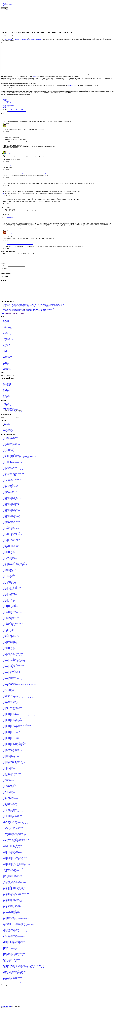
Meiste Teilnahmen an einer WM (10, 916)
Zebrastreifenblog (7, 368)
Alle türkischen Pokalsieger (9, 770)
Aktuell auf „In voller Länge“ (15, 313)
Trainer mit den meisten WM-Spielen (11, 952)
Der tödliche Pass (7, 331)
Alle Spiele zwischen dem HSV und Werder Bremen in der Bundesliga (18, 697)
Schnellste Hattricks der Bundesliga (10, 935)
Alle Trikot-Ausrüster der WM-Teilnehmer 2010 (13, 760)
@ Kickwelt (5, 386)
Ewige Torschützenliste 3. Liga (9, 853)
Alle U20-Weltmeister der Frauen (10, 775)
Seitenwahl (5, 355)
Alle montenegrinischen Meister (10, 605)
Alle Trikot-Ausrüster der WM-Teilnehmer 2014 (13, 761)
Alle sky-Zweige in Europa (9, 685)
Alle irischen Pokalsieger (8, 550)
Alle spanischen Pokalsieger (9, 695)
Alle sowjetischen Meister (8, 691)
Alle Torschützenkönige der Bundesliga (11, 714)
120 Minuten (6, 320)
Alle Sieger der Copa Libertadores (10, 667)
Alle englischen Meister (8, 478)
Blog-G (4, 326)
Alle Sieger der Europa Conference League (12, 668)
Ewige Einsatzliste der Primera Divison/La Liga (13, 845)
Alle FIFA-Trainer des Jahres (9, 487)
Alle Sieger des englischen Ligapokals (11, 678)
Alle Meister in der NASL (8, 599)
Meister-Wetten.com (7, 429)
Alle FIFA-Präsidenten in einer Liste (10, 486)
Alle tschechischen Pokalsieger (9, 766)
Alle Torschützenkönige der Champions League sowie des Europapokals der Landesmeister (22, 715)
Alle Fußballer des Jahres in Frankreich (11, 510)
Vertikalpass (5, 365)
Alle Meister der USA (7, 595)
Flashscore (5, 333)
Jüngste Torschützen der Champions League (12, 876)
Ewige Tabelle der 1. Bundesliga (10, 848)
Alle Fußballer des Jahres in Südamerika (11, 515)
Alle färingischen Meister (8, 522)
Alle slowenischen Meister (8, 689)
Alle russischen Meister (8, 640)
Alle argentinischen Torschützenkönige (11, 444)
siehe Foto (35, 76)
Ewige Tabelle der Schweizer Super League (12, 851)
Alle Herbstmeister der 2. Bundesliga (11, 545)
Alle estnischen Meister (8, 480)
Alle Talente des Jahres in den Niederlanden (12, 707)
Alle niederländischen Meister (9, 608)
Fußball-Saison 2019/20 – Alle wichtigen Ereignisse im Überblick (17, 868)
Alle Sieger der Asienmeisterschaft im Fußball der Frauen (15, 661)
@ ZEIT (5, 397)
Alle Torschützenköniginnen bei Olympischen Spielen (14, 742)
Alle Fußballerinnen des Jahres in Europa (11, 520)
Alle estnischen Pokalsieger (9, 481)
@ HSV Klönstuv (7, 383)
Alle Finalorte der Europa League (10, 491)
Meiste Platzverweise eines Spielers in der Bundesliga (14, 910)
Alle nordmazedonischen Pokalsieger (11, 617)
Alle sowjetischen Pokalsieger (9, 692)
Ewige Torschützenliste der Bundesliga (11, 854)
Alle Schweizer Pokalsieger (9, 654)
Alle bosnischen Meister (8, 449)
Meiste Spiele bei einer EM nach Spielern (12, 914)
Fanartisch (5, 332)
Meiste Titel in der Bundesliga (9, 917)
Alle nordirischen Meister (8, 613)
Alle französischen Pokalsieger (9, 496)
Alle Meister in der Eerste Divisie (10, 598)
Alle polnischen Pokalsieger (9, 631)
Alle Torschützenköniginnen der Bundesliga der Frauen (14, 743)
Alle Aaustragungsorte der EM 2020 (10, 437)
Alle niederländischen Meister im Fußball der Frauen (14, 610)
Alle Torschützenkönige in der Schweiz (11, 731)
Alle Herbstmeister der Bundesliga (10, 546)
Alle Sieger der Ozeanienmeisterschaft (11, 673)
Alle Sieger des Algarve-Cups (9, 676)
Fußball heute (6, 403)
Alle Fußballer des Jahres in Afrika (10, 499)
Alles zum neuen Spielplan (8, 817)
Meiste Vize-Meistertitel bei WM (10, 922)
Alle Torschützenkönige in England (10, 732)
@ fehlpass (5, 394)
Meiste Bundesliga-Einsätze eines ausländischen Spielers (15, 886)
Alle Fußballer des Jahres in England (11, 508)
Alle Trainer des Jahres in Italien (10, 757)
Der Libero (5, 329)
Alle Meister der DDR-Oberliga (10, 588)
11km (4, 319)
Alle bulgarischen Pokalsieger (9, 454)
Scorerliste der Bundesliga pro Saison (11, 937)
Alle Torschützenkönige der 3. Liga (10, 713)
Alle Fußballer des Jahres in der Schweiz (11, 505)
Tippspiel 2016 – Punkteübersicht (10, 948)
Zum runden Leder (7, 369)
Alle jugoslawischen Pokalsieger (10, 558)
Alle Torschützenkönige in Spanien (10, 739)
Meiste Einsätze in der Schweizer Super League (13, 900)
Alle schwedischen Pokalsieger (9, 650)
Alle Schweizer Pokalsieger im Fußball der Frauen (13, 655)
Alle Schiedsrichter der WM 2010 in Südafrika (13, 643)
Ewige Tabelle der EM (8, 850)
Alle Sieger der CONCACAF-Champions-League (13, 665)
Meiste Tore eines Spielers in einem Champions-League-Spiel (16, 918)
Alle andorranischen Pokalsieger (10, 443)
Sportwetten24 (6, 423)
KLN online (5, 345)
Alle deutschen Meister (8, 461)
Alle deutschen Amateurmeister (9, 458)
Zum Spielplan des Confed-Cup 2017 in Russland (13, 973)
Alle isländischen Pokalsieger (9, 552)
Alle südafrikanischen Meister (9, 701)
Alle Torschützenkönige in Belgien (10, 727)
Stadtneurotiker (60, 38)
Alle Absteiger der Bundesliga (9, 438)
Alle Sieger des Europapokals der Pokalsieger (12, 679)
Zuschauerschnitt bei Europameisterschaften (12, 974)
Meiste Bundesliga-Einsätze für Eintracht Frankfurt (14, 890)
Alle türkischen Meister (8, 769)
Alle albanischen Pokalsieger (9, 440)
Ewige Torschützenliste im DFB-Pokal (11, 866)
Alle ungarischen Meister (8, 782)
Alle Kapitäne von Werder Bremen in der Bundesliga (14, 566)
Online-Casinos (6, 404)
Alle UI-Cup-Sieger (7, 779)
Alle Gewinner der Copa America (10, 529)
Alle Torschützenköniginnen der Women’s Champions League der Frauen (18, 748)
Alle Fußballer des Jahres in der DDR (11, 504)
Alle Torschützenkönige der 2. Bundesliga (12, 712)
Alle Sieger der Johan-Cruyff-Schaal (11, 670)
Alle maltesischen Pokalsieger (9, 582)
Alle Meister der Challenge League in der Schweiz (13, 586)
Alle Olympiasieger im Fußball (9, 622)
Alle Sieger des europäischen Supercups (11, 680)
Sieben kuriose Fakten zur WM (9, 938)
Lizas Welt (5, 347)
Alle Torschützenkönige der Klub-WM (11, 721)
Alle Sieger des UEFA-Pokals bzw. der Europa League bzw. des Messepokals (19, 684)
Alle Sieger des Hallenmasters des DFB (11, 682)
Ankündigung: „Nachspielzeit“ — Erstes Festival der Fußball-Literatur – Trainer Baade (21, 310)
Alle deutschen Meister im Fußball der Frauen (12, 462)
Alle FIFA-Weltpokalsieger (9, 490)
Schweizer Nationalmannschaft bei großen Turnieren (14, 936)
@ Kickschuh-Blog (7, 385)
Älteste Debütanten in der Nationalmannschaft (13, 980)
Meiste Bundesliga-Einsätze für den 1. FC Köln (13, 888)
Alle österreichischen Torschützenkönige (11, 816)
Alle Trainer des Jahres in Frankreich (11, 756)
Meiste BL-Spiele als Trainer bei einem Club (12, 884)
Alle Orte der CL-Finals (8, 624)
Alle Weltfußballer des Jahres (9, 797)
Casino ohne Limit (25, 407)
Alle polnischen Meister (8, 630)
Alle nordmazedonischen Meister (10, 616)
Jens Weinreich (6, 343)
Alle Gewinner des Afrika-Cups (10, 533)
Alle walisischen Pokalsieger (9, 792)
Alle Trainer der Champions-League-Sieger (12, 752)
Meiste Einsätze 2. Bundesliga (9, 892)
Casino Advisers (6, 424)
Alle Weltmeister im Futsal (8, 800)
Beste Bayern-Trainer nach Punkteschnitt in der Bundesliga (15, 823)
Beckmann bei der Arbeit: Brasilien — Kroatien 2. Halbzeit (15, 820)
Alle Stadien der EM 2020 (8, 700)
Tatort (4, 107)
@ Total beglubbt (7, 390)
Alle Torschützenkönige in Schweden (11, 738)
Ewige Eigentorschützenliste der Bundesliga (12, 841)
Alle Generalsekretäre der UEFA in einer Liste (13, 524)
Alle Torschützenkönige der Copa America (12, 716)
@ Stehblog (5, 392)
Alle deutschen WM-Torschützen (10, 464)
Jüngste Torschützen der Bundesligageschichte (13, 875)
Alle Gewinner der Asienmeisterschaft (11, 528)
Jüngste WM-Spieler (7, 877)
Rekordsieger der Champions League (11, 929)
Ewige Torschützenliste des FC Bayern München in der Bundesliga (17, 864)
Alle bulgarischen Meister (8, 452)
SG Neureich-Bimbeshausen (9, 356)
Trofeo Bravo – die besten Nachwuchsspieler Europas (14, 955)
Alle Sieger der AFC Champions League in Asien (13, 659)
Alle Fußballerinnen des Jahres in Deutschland (13, 518)
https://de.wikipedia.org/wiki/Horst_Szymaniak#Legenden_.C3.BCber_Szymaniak (20, 211)
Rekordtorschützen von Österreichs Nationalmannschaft (15, 931)
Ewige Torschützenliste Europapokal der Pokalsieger (14, 865)
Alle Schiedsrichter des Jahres (9, 646)
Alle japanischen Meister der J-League (11, 556)
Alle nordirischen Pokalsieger (9, 614)
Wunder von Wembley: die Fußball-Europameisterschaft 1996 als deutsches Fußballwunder (22, 968)
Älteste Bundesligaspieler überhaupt (10, 979)
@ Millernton (6, 395)
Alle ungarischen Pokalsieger (9, 784)
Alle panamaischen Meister (9, 626)
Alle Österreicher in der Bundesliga (10, 809)
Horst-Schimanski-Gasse (8, 105)
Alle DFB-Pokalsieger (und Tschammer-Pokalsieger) (14, 466)
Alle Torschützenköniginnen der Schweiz (12, 746)
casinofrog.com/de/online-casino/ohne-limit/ (12, 411)
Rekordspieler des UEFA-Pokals (10, 930)
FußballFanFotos (6, 337)
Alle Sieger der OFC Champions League (11, 672)
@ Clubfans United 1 (7, 384)
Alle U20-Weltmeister (7, 774)
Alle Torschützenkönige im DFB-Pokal (11, 726)
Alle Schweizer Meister (8, 652)
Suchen (2, 417)
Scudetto (5, 353)
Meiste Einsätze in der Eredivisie (10, 895)
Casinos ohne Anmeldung (8, 408)
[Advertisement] (57, 20)
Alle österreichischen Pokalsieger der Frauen (12, 814)
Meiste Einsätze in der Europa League (11, 896)
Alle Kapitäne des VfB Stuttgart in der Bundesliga (13, 563)
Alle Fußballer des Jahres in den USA (11, 503)
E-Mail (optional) (4, 268)
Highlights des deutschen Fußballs (10, 871)
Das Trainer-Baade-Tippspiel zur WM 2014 (12, 824)
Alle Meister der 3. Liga (8, 584)
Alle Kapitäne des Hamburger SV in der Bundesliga (14, 562)
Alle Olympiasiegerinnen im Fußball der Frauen (13, 623)
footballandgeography (7, 335)
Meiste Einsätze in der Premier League (11, 899)
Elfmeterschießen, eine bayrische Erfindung (53, 305)
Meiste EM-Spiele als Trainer (9, 904)
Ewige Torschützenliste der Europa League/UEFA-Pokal (15, 857)
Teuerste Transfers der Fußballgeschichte (11, 946)
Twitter (4, 5)
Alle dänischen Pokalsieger (9, 472)
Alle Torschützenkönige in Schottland (11, 737)
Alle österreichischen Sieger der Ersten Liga (12, 815)
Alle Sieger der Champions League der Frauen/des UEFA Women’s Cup (18, 664)
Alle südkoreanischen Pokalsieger (10, 703)
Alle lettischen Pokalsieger (8, 574)
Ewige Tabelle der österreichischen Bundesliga (13, 852)
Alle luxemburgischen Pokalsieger (10, 580)
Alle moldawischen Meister (9, 602)
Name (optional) (4, 265)
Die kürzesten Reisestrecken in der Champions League (14, 829)
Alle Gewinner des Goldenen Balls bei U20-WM (13, 536)
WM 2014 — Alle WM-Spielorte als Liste (12, 958)
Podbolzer (5, 351)
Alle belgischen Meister (8, 446)
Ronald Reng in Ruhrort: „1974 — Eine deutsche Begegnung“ (39, 309)
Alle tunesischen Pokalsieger (9, 768)
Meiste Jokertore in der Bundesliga (10, 907)
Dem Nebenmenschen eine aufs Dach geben (18, 109)
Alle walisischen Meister (8, 791)
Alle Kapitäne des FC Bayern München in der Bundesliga (15, 560)
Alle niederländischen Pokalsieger (10, 611)
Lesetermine (43, 310)
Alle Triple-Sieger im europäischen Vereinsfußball (13, 763)
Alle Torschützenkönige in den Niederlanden (12, 728)
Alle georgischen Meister (8, 526)
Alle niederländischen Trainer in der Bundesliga (13, 612)
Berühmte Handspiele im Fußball (10, 821)
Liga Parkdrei (6, 346)
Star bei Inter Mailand (72, 85)
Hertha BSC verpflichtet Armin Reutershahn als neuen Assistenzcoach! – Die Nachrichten (22, 308)
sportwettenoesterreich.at (31, 426)
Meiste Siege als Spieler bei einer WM (11, 911)
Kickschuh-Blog (6, 344)
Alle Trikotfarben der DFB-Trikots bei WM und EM (14, 762)
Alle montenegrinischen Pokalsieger (10, 606)
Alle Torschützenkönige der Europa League (12, 720)
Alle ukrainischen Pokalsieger (9, 781)
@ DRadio (5, 380)
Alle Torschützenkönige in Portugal (10, 736)
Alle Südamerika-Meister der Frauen (11, 702)
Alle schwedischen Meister (9, 649)
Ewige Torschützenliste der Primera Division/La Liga (14, 859)
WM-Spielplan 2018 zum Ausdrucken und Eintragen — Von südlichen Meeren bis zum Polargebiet (24, 967)
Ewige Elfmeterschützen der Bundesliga (11, 847)
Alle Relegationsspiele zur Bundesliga (11, 636)
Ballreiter (5, 323)
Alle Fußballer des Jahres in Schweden (11, 514)
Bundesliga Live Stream (8, 405)
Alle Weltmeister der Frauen (9, 799)
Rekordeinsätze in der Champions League (12, 928)
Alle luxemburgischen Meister (9, 578)
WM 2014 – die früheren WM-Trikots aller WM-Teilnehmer (15, 956)
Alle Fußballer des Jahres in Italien (10, 511)
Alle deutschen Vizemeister (9, 463)
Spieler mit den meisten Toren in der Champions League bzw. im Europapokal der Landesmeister (23, 944)
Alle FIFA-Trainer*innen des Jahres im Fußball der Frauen (15, 488)
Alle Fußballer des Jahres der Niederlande (12, 498)
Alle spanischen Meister (8, 694)
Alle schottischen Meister (8, 647)
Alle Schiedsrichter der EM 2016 (10, 642)
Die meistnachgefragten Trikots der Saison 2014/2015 (14, 832)
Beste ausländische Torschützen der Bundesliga (13, 822)
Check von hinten (7, 327)
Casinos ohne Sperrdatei (11, 425)
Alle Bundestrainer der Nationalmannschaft (12, 455)
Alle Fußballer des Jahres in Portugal (11, 512)
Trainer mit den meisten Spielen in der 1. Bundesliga (14, 950)
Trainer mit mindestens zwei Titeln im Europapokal (14, 953)
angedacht (5, 322)
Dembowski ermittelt (7, 328)
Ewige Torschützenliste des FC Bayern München (13, 863)
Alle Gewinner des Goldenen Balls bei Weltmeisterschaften (15, 538)
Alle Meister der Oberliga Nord (9, 590)
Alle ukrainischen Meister (8, 780)
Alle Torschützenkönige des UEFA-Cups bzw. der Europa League (17, 725)
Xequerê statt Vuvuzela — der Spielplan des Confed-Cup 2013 (16, 970)
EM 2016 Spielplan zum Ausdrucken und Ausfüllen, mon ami (16, 839)
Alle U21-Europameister (8, 776)
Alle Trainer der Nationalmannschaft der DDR (13, 754)
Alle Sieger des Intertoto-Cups (9, 683)
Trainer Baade (10, 135)
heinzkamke (9, 127)
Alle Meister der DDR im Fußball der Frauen (12, 587)
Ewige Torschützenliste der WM (10, 860)
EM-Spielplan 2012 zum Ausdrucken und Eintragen (14, 840)
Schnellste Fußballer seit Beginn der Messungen (13, 932)
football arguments (7, 334)
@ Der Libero (6, 389)
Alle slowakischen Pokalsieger (9, 688)
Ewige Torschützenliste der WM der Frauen (12, 862)
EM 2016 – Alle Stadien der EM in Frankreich (13, 836)
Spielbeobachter (6, 357)
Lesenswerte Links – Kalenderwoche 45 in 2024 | (13, 309)
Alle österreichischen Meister (9, 810)
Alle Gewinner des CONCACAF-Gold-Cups (12, 534)
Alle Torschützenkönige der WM (10, 722)
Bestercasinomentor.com (8, 430)
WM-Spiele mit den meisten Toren (10, 961)
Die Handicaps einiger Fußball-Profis (11, 828)
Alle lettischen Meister (8, 572)
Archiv (2, 375)
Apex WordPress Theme (6, 1006)
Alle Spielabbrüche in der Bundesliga (11, 696)
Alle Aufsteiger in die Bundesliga (10, 445)
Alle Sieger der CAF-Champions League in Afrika (13, 662)
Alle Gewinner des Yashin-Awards (10, 540)
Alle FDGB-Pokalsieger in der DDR (11, 484)
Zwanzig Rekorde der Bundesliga (10, 978)
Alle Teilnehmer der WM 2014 (9, 709)
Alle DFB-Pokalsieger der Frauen (10, 467)
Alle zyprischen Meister (8, 806)
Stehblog (5, 362)
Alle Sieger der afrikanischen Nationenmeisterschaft (14, 660)
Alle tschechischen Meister (8, 764)
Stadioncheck (6, 359)
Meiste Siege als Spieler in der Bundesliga (12, 912)
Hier (4, 193)
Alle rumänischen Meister (8, 637)
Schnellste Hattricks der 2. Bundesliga (11, 934)
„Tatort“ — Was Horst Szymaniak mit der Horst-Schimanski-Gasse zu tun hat (47, 304)
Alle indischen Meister (8, 547)
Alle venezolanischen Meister (9, 787)
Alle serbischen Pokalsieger (9, 658)
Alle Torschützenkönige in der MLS (10, 730)
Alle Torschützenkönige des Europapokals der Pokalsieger (15, 724)
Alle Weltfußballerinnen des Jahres (10, 798)
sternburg (9, 165)
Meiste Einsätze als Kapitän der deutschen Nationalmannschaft (16, 893)
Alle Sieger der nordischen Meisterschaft (11, 671)
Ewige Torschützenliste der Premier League (12, 858)
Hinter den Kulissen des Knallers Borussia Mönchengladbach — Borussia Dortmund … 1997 (29, 306)
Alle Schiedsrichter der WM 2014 (10, 644)
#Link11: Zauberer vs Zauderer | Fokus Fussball (17, 119)
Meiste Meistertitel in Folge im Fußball (11, 908)
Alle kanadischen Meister (8, 559)
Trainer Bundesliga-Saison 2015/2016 (11, 949)
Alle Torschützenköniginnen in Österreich (12, 749)
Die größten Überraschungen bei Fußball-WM (13, 827)
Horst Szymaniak (6, 104)
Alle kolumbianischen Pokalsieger (10, 569)
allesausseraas (6, 321)
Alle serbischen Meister (8, 656)
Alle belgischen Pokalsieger (9, 448)
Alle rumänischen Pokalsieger (9, 638)
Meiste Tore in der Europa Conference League (13, 919)
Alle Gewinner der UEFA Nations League (12, 532)
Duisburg (5, 99)
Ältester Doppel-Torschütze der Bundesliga (12, 982)
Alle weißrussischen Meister (9, 793)
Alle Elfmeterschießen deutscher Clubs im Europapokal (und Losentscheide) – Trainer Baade (22, 305)
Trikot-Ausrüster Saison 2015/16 (10, 954)
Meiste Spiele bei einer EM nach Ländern (12, 913)
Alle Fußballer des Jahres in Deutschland (11, 506)
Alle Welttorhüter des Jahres (9, 802)
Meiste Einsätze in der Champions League (12, 894)
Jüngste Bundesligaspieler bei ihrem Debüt (12, 874)
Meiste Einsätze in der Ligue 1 (9, 898)
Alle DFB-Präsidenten (8, 468)
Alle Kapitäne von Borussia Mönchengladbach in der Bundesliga (17, 565)
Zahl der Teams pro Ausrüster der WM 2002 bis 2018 (14, 971)
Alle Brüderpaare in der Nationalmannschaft (12, 451)
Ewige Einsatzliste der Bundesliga (10, 842)
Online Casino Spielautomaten (9, 431)
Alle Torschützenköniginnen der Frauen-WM (12, 745)
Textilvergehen (6, 363)
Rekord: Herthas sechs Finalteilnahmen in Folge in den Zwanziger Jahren (18, 924)
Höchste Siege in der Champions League (11, 872)
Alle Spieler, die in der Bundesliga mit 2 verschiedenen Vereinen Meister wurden (20, 698)
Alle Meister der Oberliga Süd (9, 592)
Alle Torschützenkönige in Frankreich (11, 733)
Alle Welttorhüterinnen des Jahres (10, 803)
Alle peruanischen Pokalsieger (9, 629)
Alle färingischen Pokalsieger (9, 523)
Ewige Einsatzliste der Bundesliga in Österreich (13, 844)
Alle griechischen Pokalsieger (9, 544)
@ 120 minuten (6, 396)
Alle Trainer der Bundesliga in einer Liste (51, 308)
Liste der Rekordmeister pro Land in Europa (12, 881)
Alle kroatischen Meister (8, 570)
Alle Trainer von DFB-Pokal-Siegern (11, 758)
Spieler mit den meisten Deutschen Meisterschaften (14, 941)
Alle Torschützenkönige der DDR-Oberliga (12, 718)
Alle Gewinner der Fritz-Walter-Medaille (11, 530)
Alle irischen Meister (7, 548)
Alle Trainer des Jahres (8, 755)
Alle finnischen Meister (8, 492)
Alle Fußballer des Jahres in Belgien (10, 502)
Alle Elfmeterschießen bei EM (9, 474)
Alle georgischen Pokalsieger (9, 527)
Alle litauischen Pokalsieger (9, 577)
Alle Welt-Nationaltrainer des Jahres (10, 796)
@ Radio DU (6, 391)
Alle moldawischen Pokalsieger (9, 604)
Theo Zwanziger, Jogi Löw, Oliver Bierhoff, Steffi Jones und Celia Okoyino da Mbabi (23, 39)
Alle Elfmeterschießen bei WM (9, 475)
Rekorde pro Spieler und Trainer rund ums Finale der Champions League (18, 925)
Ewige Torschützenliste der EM (9, 856)
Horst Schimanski (7, 102)
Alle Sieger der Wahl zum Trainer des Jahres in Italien (14, 674)
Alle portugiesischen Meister (9, 632)
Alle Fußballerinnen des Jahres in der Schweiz (13, 517)
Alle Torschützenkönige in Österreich (11, 740)
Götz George (6, 101)
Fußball (4, 100)
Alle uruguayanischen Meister (9, 785)
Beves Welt (5, 325)
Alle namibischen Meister (8, 607)
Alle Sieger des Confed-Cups (9, 677)
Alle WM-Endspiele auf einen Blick (10, 805)
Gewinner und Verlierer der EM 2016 (11, 870)
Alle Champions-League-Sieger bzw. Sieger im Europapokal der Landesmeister (20, 457)
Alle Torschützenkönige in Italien (10, 734)
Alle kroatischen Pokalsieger (9, 571)
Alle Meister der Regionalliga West (10, 594)
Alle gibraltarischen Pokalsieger (10, 541)
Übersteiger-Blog (6, 367)
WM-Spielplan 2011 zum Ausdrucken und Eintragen (14, 964)
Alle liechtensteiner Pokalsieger (9, 575)
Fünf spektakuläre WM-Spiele (9, 869)
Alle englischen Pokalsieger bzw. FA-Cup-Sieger (13, 479)
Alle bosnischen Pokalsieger (9, 450)
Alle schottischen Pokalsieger (9, 648)
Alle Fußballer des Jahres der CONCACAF (12, 497)
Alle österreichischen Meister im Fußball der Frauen (14, 811)
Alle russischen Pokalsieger (9, 641)
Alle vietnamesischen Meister (9, 790)
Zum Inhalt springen (5, 1)
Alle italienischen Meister (8, 553)
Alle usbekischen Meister (8, 786)
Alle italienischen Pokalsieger (9, 554)
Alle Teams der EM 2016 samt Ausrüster (11, 708)
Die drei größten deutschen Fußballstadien (12, 826)
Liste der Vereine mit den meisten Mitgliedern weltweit (14, 882)
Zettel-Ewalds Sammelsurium (14, 96)
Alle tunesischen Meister (8, 767)
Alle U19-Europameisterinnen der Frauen (12, 773)
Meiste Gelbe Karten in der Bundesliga (11, 905)
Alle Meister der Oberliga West (9, 593)
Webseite (2, 270)
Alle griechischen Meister (8, 542)
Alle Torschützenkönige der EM (10, 719)
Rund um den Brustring (8, 352)
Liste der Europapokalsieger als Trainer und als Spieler (14, 880)
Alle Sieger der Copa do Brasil (9, 666)
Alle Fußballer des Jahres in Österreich (11, 516)
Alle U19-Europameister (8, 772)
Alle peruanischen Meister (8, 628)
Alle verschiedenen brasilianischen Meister (12, 788)
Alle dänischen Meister (8, 470)
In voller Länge (6, 340)
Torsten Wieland (6, 364)
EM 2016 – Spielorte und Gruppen (10, 838)
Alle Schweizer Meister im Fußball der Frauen (13, 653)
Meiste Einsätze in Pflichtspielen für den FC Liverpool (14, 901)
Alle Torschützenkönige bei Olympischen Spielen (13, 710)
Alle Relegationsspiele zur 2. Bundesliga (11, 635)
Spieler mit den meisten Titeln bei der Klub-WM (13, 943)
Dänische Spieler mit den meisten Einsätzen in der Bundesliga (16, 835)
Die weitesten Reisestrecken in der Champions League (14, 834)
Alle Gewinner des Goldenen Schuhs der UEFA (13, 539)
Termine (5, 3)
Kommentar (3, 263)
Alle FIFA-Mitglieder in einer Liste (10, 485)
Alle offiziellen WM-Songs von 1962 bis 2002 (13, 620)
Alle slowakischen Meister (8, 686)
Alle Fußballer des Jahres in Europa (10, 509)
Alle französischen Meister (8, 494)
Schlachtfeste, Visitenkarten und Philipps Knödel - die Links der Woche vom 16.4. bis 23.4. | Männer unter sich (30, 173)
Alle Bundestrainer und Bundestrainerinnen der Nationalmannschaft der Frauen (19, 456)
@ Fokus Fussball (7, 388)
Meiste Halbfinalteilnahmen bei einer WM (12, 906)
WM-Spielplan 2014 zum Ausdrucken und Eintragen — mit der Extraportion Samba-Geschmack (23, 965)
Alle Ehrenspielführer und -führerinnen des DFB (13, 473)
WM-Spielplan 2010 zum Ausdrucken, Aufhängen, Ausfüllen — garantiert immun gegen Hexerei (23, 962)
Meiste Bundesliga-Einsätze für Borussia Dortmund (14, 887)
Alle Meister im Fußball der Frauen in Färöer (12, 596)
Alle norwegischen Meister (9, 618)
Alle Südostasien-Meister (8, 704)
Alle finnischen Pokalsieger (9, 493)
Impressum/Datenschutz (8, 4)
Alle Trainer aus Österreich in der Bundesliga (12, 750)
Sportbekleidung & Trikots (8, 428)
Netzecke (5, 350)
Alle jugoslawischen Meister (9, 557)
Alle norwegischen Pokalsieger (9, 619)
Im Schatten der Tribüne (8, 339)
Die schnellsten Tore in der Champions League (13, 833)
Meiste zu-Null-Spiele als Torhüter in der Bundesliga (14, 923)
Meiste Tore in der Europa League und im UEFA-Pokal (15, 920)
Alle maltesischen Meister (8, 581)
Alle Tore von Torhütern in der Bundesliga (17, 111)
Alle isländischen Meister (8, 551)
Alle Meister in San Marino (9, 600)
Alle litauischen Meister (8, 576)
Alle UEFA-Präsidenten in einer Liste (11, 778)
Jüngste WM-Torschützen (8, 878)
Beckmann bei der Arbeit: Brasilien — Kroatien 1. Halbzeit (15, 818)
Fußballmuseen (6, 338)
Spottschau (5, 358)
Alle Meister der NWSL (8, 589)
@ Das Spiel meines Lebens (9, 382)
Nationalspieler (6, 106)
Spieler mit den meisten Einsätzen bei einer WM (13, 942)
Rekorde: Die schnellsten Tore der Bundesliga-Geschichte (15, 926)
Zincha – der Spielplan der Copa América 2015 (13, 972)
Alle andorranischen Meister (9, 442)
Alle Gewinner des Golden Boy (10, 535)
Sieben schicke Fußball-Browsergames (11, 940)
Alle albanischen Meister (8, 439)
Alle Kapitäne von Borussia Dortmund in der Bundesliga (15, 564)
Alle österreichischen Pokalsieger (10, 812)
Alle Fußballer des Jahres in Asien (10, 500)
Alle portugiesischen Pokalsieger (10, 634)
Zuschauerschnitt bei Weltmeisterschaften (11, 976)
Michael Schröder (7, 349)
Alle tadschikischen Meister (9, 706)
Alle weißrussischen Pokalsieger (10, 794)
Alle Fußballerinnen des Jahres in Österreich (12, 521)
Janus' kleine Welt (7, 341)
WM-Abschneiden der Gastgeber (10, 960)
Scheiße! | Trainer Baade (12, 181)
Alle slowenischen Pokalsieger (9, 690)
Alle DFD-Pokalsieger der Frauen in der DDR (13, 469)
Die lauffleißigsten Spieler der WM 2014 (11, 830)
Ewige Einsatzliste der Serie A (9, 846)
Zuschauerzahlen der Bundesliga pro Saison (12, 977)
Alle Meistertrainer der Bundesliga (10, 601)
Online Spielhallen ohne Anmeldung (11, 409)
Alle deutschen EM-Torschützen (10, 460)
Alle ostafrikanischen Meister (9, 625)
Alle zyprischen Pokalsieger (9, 808)
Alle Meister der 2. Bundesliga (9, 583)
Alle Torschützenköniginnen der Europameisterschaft (14, 744)
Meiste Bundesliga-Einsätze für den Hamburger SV (14, 889)
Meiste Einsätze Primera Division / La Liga (12, 902)
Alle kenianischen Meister (8, 568)
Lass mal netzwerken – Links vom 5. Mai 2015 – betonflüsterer (20, 244)
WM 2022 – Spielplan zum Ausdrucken (11, 959)
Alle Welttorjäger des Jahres (9, 804)
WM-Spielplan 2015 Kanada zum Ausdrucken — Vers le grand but (17, 966)
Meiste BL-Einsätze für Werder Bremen (11, 883)
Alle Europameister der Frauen (9, 482)
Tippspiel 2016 (6, 947)
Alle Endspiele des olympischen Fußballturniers (13, 476)
